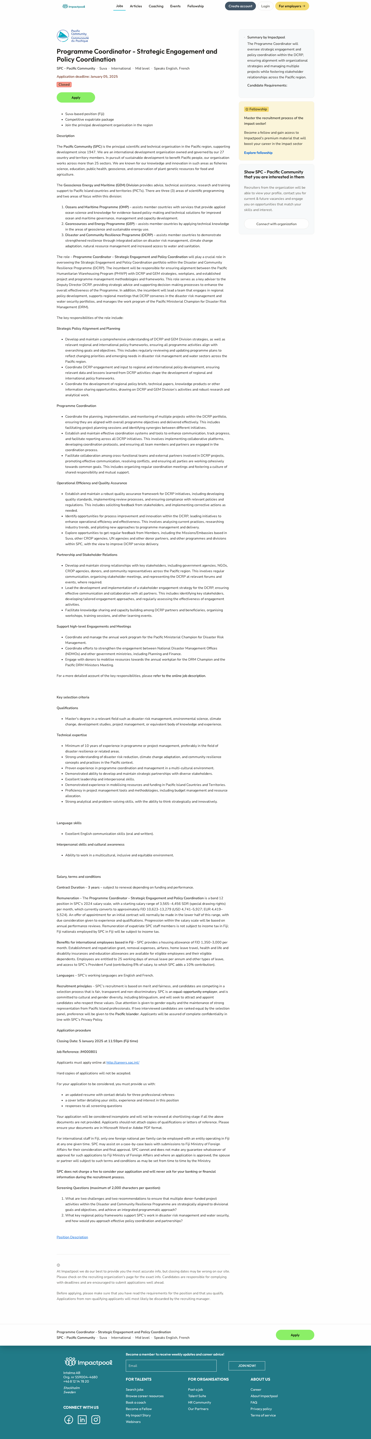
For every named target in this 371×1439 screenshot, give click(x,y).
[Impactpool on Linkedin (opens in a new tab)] (82, 1425)
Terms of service (263, 1415)
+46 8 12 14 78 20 (76, 1381)
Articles (136, 6)
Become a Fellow (139, 1409)
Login (265, 6)
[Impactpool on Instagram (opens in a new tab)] (95, 1425)
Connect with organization (276, 224)
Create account (240, 6)
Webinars (133, 1421)
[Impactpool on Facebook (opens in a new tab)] (68, 1425)
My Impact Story (138, 1415)
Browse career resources (145, 1396)
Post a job (195, 1389)
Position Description (72, 1237)
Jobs (119, 6)
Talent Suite (197, 1396)
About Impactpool (264, 1396)
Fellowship (195, 6)
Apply (75, 97)
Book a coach (136, 1402)
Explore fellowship (258, 152)
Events (175, 6)
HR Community (199, 1402)
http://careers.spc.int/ (122, 1062)
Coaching (156, 6)
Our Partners (198, 1409)
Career (256, 1389)
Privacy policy (261, 1409)
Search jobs (134, 1389)
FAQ (254, 1402)
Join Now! (247, 1365)
